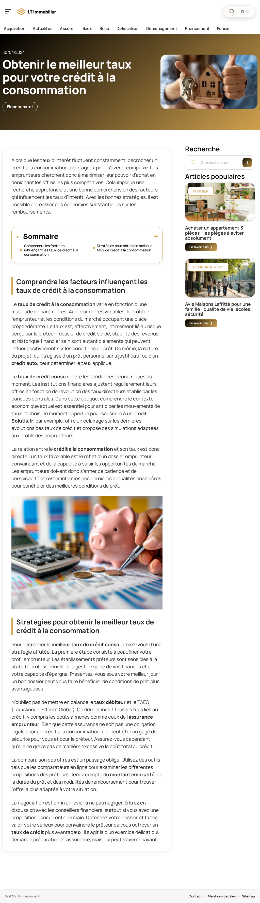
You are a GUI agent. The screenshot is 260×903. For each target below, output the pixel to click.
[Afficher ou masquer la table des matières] (108, 236)
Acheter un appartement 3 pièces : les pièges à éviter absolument (214, 233)
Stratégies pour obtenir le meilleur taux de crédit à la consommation (124, 247)
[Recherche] (231, 11)
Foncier (201, 191)
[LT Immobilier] (36, 11)
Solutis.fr (22, 420)
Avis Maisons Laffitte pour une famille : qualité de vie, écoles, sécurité (218, 309)
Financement (20, 106)
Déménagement (208, 267)
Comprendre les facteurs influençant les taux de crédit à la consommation (51, 250)
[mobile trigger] (9, 11)
